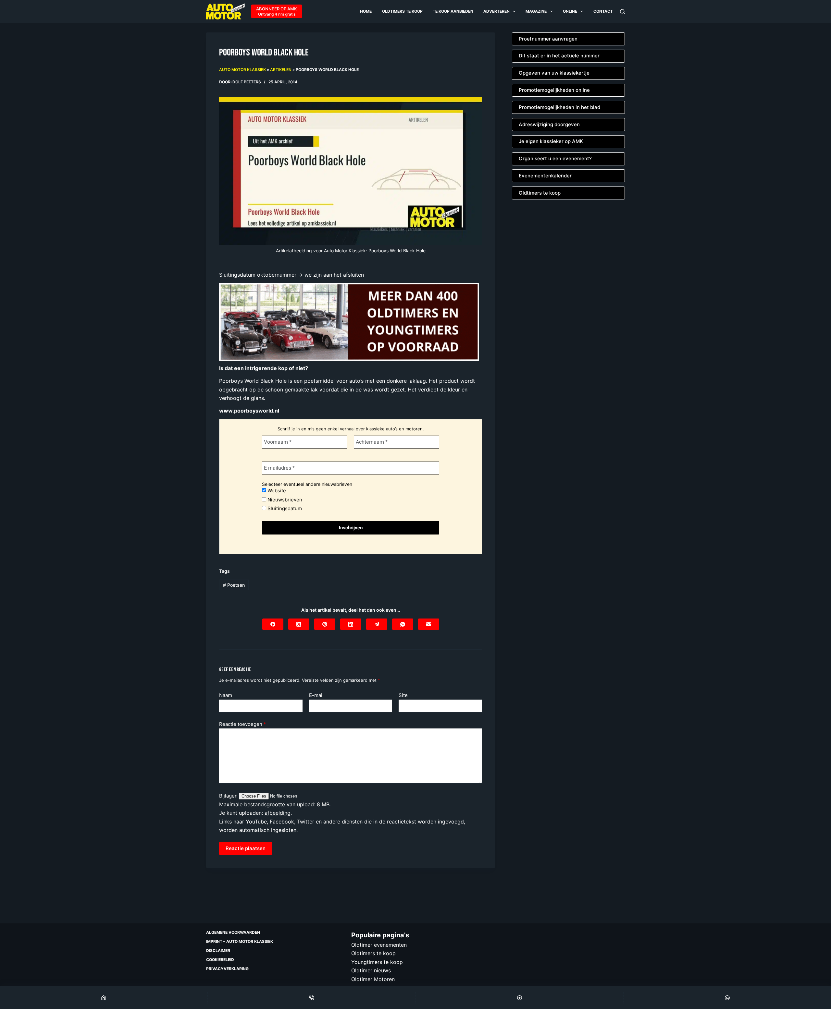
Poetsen (234, 585)
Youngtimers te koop (377, 961)
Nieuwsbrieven (284, 500)
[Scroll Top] (519, 998)
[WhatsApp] (402, 624)
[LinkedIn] (350, 624)
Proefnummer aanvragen (548, 39)
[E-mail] (428, 624)
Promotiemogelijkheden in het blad (559, 107)
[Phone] (311, 998)
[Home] (103, 998)
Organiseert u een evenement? (555, 158)
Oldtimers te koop (402, 11)
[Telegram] (376, 624)
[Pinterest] (324, 624)
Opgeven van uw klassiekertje (554, 73)
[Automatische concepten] (349, 321)
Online (570, 11)
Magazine (536, 11)
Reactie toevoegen (242, 724)
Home (366, 11)
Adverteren (496, 11)
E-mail (316, 695)
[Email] (727, 998)
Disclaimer (218, 950)
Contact (603, 11)
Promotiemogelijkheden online (554, 90)
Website (276, 490)
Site (403, 695)
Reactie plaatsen (246, 848)
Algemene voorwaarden (233, 932)
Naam (225, 695)
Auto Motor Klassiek (242, 69)
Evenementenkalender (545, 176)
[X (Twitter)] (298, 624)
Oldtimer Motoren (373, 979)
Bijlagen (229, 796)
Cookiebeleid (220, 959)
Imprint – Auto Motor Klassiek (239, 941)
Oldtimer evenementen (379, 945)
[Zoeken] (622, 11)
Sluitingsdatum (284, 508)
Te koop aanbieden (453, 11)
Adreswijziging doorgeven (549, 124)
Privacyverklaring (227, 968)
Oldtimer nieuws (371, 970)
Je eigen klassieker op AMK (551, 141)
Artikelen (280, 69)
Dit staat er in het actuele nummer (559, 56)
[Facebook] (272, 624)
